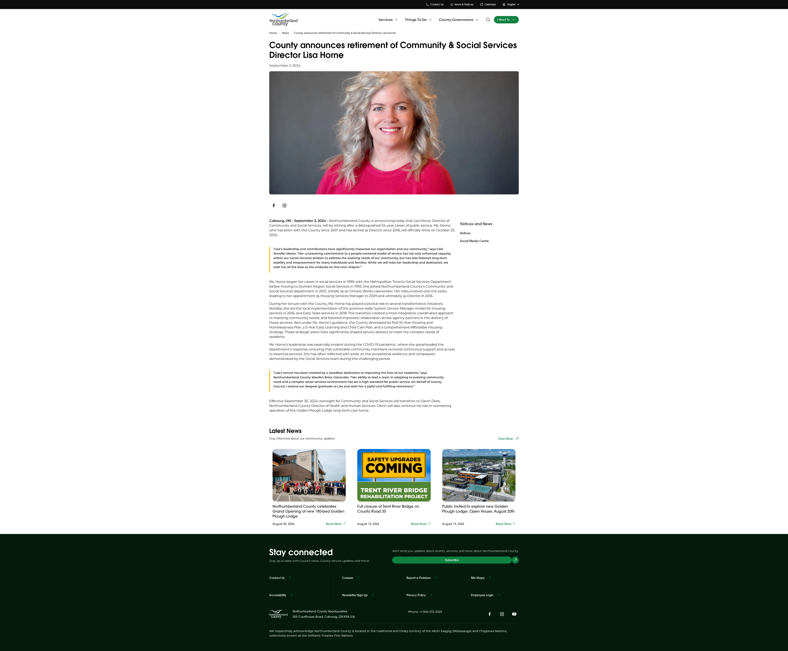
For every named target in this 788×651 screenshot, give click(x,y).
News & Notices (464, 4)
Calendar (490, 4)
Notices (465, 233)
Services (386, 19)
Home (273, 32)
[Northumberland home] (283, 20)
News (285, 32)
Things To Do (416, 19)
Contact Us (437, 4)
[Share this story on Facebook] (273, 205)
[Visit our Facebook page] (489, 614)
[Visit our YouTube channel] (514, 614)
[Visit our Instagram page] (284, 205)
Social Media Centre (474, 241)
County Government (456, 19)
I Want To (503, 20)
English (511, 4)
